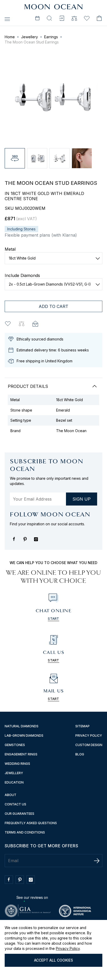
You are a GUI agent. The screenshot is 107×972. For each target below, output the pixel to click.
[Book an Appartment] (37, 19)
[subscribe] (96, 860)
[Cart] (99, 19)
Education (14, 782)
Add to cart (53, 306)
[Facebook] (15, 541)
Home (10, 37)
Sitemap (82, 726)
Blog (79, 754)
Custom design (88, 745)
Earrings (51, 37)
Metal (10, 249)
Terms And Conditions (25, 832)
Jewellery (29, 37)
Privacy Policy (68, 948)
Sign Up (81, 499)
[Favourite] (87, 19)
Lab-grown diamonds (24, 735)
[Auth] (62, 19)
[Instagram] (37, 541)
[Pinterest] (26, 541)
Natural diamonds (21, 726)
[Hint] (36, 323)
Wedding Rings (17, 764)
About (10, 795)
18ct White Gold (22, 258)
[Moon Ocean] (53, 7)
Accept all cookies (53, 960)
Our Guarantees (19, 814)
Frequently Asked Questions (31, 823)
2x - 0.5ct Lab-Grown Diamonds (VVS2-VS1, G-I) (50, 284)
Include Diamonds (22, 275)
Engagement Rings (21, 754)
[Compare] (74, 19)
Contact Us (15, 804)
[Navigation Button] (7, 19)
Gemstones (15, 745)
